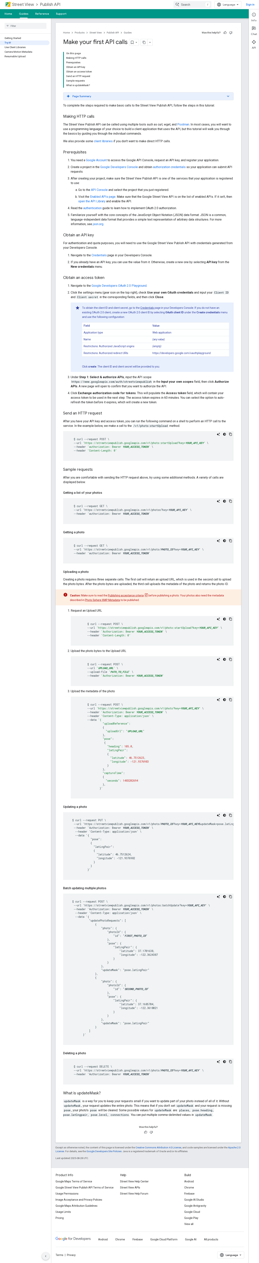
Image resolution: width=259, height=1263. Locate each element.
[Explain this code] (218, 434)
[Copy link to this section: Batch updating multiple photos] (110, 888)
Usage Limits (63, 1211)
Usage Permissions (67, 1193)
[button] (148, 96)
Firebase (189, 1193)
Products (80, 32)
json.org (98, 224)
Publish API (50, 4)
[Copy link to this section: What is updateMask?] (104, 1093)
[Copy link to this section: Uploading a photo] (92, 572)
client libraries (103, 141)
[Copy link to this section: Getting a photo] (88, 532)
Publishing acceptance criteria (126, 595)
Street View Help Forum (134, 1193)
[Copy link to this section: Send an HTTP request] (106, 413)
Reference (42, 13)
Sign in (250, 4)
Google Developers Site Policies (104, 1151)
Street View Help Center (134, 1181)
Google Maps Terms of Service (74, 1181)
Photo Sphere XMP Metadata (102, 600)
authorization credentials (169, 167)
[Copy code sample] (231, 434)
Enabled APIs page (102, 196)
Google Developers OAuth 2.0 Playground (119, 285)
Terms (59, 1255)
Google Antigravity (195, 1205)
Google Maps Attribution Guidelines (76, 1205)
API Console (99, 190)
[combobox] (192, 4)
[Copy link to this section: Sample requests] (96, 470)
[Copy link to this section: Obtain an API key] (97, 235)
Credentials (99, 255)
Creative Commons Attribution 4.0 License (158, 1147)
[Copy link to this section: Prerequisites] (90, 152)
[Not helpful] (231, 33)
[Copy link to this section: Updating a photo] (91, 807)
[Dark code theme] (224, 434)
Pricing (60, 1217)
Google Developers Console (119, 167)
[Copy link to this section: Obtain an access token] (108, 278)
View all (188, 1224)
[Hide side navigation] (45, 1256)
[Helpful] (225, 33)
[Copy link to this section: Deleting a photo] (90, 1053)
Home (8, 13)
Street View (23, 4)
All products (211, 1239)
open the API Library (91, 201)
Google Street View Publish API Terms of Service (85, 1187)
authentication (92, 208)
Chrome (189, 1187)
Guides (23, 13)
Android (189, 1181)
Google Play (191, 1217)
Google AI (190, 1239)
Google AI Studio (194, 1199)
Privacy (71, 1255)
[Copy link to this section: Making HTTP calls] (98, 116)
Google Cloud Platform (163, 1239)
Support (61, 13)
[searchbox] (25, 26)
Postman (183, 124)
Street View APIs (130, 1187)
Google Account (96, 160)
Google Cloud (192, 1211)
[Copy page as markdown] (144, 42)
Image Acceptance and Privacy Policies (79, 1199)
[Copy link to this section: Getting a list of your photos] (106, 493)
